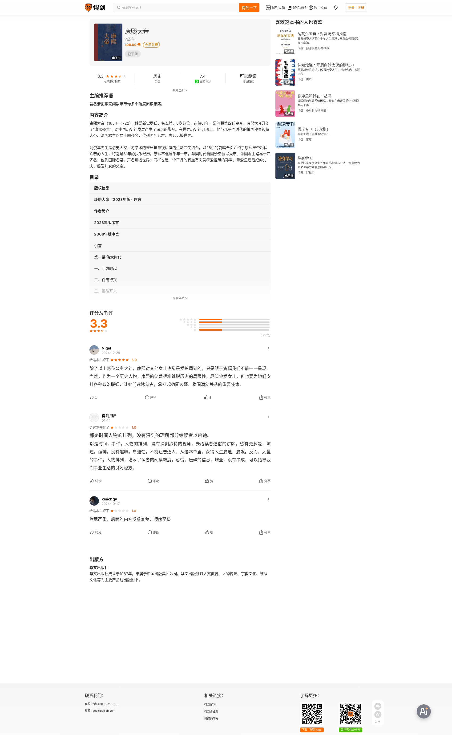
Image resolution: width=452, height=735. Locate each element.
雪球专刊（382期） (314, 129)
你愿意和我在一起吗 (314, 96)
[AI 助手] (424, 711)
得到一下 (249, 7)
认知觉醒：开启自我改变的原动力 (326, 65)
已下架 (133, 54)
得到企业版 (211, 711)
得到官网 (210, 704)
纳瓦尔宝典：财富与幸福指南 (322, 34)
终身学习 (305, 158)
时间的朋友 (211, 718)
